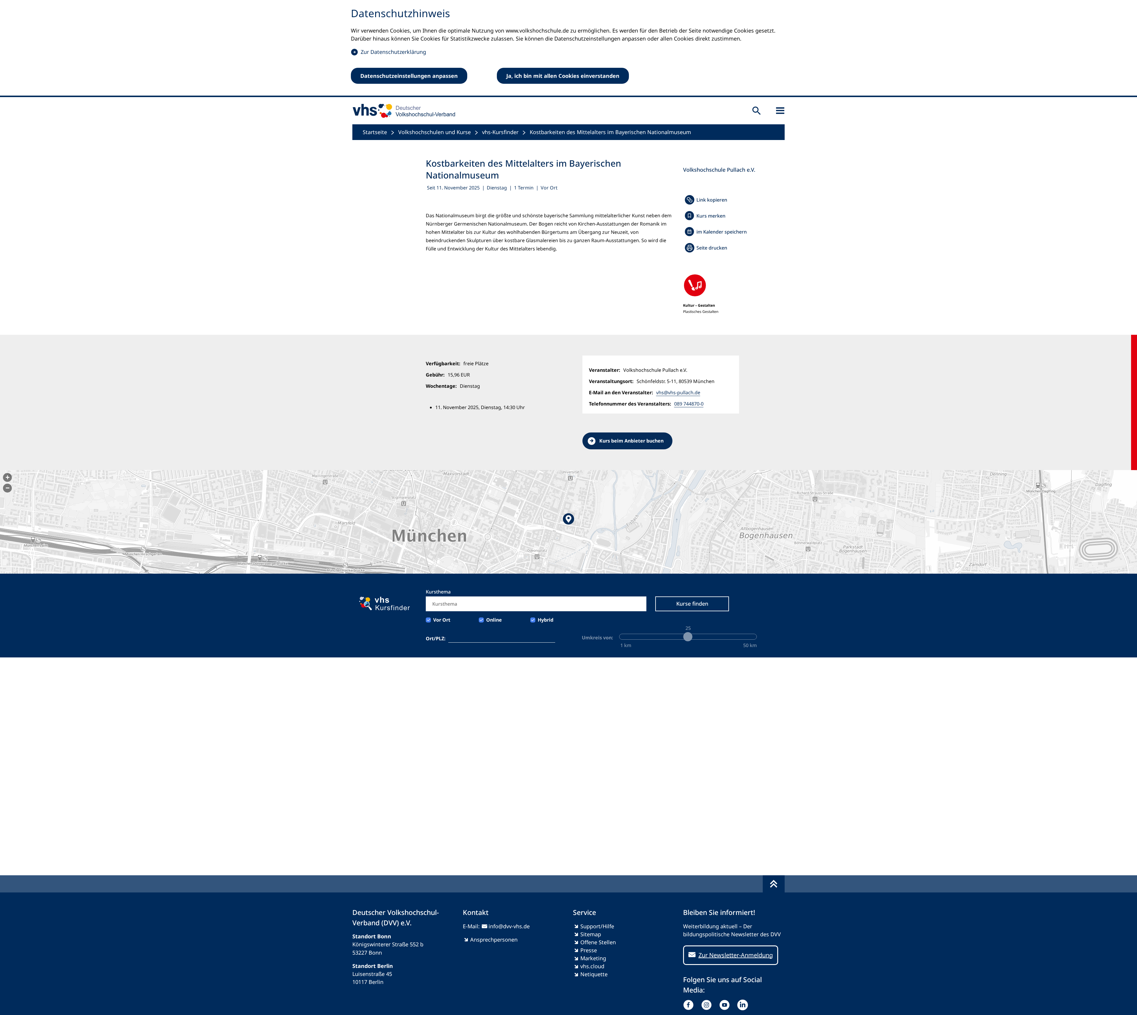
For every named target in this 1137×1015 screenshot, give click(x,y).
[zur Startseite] (402, 110)
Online (494, 620)
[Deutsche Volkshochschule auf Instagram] (707, 1005)
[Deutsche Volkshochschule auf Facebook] (689, 1005)
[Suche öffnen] (756, 110)
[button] (568, 522)
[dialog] (568, 48)
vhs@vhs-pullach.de (678, 392)
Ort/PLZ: (436, 638)
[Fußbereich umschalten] (774, 883)
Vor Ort (441, 620)
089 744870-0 (689, 403)
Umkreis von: (597, 637)
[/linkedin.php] (744, 1005)
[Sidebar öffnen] (780, 110)
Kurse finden (692, 603)
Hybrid (545, 620)
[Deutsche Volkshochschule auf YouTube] (726, 1005)
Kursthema (438, 591)
